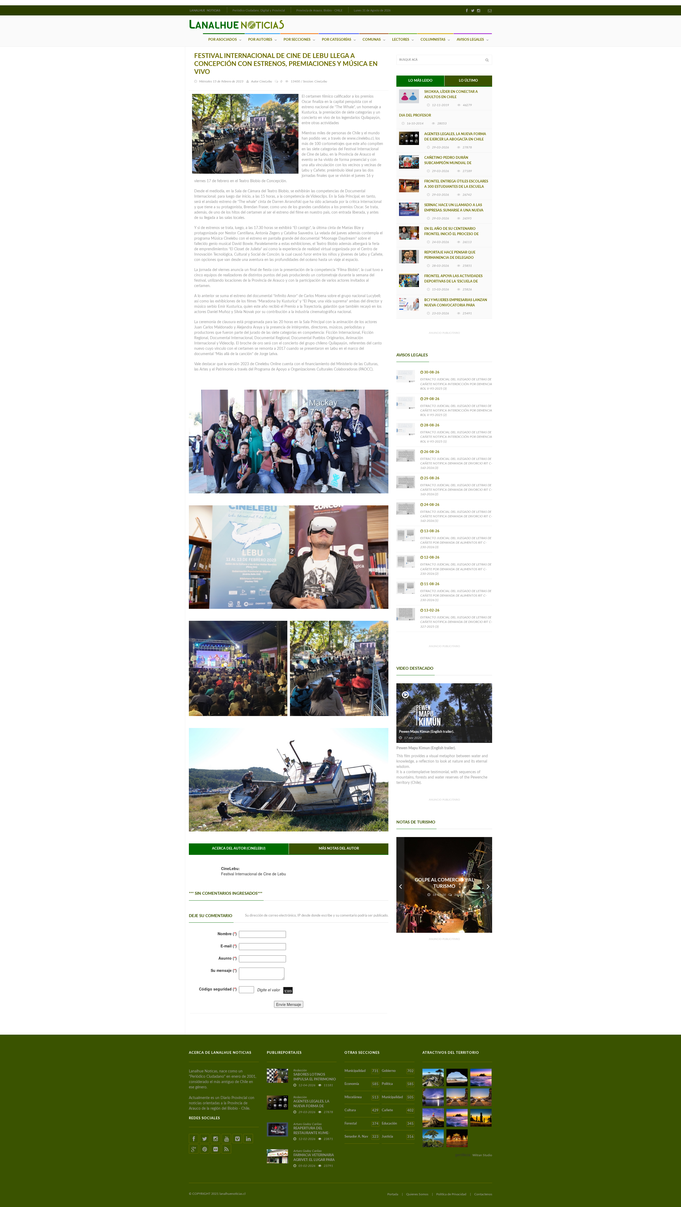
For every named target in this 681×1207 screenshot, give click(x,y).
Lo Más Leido (420, 80)
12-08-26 (431, 557)
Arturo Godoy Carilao (307, 1124)
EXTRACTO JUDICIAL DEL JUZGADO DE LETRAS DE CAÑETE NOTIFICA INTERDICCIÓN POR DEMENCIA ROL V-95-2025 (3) (456, 384)
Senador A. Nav (361, 1137)
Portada (392, 1194)
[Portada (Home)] (226, 10)
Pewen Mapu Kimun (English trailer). (426, 732)
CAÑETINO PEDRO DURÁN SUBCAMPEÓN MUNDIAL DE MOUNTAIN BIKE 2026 (447, 163)
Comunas (372, 39)
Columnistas (433, 39)
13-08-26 (431, 531)
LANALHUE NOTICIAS (205, 10)
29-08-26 (431, 399)
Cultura (361, 1110)
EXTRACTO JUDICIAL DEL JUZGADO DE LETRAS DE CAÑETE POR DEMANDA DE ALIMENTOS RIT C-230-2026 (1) (455, 595)
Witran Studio (482, 1155)
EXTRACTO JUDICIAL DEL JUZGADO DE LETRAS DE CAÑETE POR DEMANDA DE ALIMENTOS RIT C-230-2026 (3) (455, 542)
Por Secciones (297, 39)
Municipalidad (361, 1071)
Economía (361, 1084)
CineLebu (265, 81)
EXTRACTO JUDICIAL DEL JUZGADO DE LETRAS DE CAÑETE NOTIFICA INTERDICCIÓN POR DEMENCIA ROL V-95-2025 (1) (456, 437)
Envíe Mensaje (288, 1004)
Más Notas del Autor (339, 848)
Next (488, 885)
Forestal (361, 1124)
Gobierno (397, 1071)
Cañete (397, 1110)
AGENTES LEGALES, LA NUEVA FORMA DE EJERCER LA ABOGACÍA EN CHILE (455, 136)
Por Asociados (222, 39)
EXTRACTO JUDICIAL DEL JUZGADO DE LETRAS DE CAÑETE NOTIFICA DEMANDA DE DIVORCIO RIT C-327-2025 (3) (456, 622)
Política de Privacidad (451, 1194)
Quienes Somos (417, 1194)
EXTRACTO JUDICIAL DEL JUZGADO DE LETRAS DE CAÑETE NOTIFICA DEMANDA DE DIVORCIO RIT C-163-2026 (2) (456, 490)
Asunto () (227, 958)
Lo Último (468, 80)
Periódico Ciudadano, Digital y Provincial (258, 10)
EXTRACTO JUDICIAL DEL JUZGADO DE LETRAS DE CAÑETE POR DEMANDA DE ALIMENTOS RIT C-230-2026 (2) (455, 569)
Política (397, 1084)
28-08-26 (431, 425)
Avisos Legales (470, 39)
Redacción (300, 1070)
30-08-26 (431, 372)
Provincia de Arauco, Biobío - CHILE (319, 10)
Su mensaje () (224, 970)
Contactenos (483, 1194)
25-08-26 (431, 478)
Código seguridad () (218, 989)
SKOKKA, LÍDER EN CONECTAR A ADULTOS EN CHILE (451, 94)
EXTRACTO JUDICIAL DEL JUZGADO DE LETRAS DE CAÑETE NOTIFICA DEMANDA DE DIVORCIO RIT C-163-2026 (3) (456, 463)
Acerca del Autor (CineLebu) (238, 848)
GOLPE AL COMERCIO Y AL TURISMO (444, 883)
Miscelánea (361, 1097)
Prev (400, 885)
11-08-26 (431, 584)
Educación (397, 1124)
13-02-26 (431, 610)
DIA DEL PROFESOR (415, 115)
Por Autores (260, 39)
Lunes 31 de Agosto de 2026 (372, 10)
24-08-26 (431, 505)
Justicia (397, 1137)
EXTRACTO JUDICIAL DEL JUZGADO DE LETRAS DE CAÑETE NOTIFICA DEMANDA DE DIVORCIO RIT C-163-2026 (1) (456, 516)
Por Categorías (336, 39)
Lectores (400, 39)
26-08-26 (431, 452)
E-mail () (229, 945)
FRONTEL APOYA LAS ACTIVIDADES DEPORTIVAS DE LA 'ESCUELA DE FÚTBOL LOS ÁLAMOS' (453, 281)
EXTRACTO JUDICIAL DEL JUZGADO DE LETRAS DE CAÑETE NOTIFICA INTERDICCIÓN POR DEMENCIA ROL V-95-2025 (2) (456, 410)
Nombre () (227, 933)
